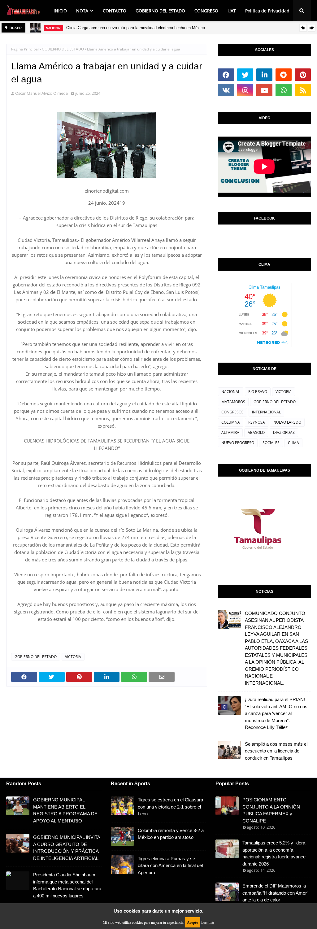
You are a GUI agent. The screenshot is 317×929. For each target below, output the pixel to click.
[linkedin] (264, 74)
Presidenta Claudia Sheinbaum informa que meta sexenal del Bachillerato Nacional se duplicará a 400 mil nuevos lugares (67, 885)
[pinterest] (303, 74)
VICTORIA (73, 656)
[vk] (226, 90)
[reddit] (284, 74)
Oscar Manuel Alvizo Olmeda (41, 93)
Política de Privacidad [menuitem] (267, 11)
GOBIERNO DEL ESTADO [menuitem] (160, 11)
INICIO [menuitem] (60, 11)
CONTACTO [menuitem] (114, 11)
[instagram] (245, 90)
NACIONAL (230, 391)
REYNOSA (256, 422)
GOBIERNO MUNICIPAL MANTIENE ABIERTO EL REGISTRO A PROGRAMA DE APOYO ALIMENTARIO (65, 810)
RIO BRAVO (257, 391)
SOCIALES (271, 442)
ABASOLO (256, 432)
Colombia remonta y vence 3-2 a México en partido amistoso (171, 834)
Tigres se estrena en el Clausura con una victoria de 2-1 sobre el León (170, 806)
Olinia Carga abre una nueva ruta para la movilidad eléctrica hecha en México (135, 27)
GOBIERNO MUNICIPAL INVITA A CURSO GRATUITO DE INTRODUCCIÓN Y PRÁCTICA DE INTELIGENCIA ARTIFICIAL (66, 848)
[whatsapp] (284, 90)
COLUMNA (230, 422)
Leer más (208, 922)
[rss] (303, 90)
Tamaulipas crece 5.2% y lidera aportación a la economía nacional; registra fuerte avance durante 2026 (274, 853)
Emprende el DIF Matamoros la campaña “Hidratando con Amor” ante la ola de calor (275, 892)
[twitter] (245, 74)
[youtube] (264, 90)
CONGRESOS (232, 412)
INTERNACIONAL (266, 412)
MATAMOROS (233, 401)
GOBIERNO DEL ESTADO (63, 49)
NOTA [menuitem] (82, 11)
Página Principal (25, 49)
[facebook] (226, 74)
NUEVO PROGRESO (237, 442)
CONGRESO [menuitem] (206, 11)
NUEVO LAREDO (287, 422)
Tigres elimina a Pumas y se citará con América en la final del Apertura (170, 865)
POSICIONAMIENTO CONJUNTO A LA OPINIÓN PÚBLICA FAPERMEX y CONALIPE (271, 810)
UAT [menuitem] (232, 11)
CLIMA (293, 442)
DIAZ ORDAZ (284, 432)
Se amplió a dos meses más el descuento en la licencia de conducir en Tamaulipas (276, 751)
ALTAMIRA (230, 432)
